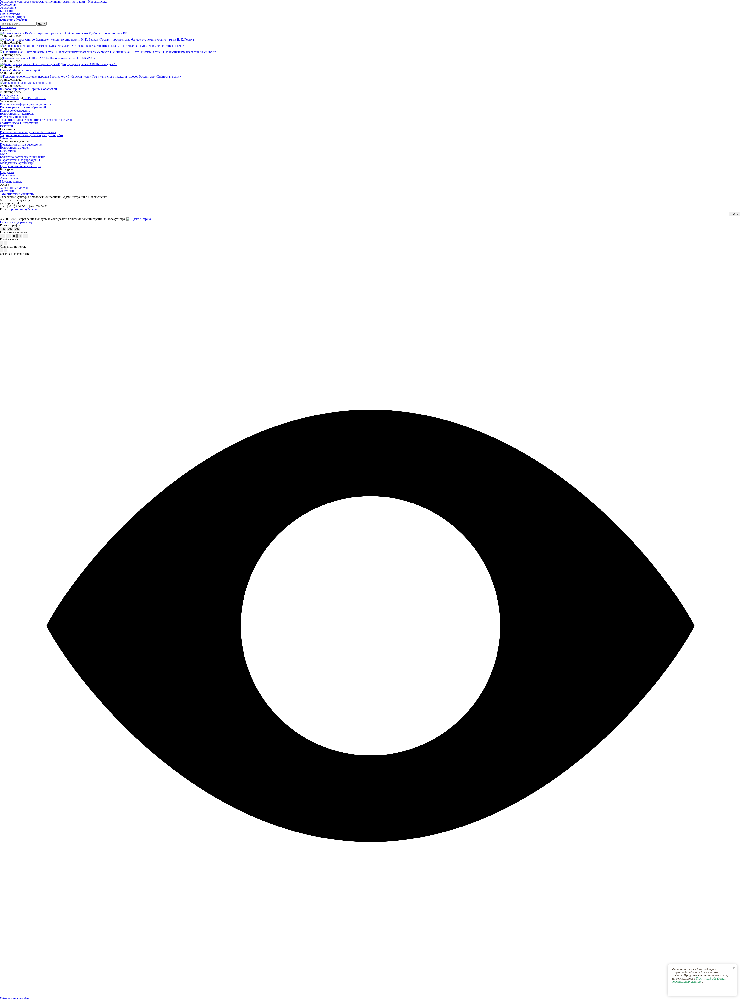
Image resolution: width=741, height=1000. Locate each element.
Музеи (4, 153)
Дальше (13, 95)
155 (39, 98)
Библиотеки (8, 150)
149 (11, 98)
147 (2, 98)
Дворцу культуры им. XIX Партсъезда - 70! (89, 64)
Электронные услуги (14, 187)
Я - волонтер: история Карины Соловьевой (28, 89)
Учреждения (8, 4)
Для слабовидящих (12, 17)
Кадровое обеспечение (15, 110)
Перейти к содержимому (16, 222)
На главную (8, 27)
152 (25, 98)
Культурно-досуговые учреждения (22, 156)
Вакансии (6, 126)
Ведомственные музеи (15, 147)
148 (7, 98)
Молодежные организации (17, 163)
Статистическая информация (19, 122)
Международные (11, 181)
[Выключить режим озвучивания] (5, 250)
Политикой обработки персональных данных (699, 980)
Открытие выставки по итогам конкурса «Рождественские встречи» (139, 45)
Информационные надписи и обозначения (28, 132)
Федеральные (9, 178)
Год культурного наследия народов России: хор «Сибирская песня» (136, 76)
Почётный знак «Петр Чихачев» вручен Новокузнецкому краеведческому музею (163, 51)
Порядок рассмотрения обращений (23, 107)
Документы (7, 190)
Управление (8, 7)
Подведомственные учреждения (21, 144)
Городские (7, 172)
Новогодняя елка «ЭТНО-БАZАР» (73, 58)
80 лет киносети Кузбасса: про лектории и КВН (98, 33)
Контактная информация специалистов (26, 104)
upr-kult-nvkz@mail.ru (24, 209)
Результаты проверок (14, 116)
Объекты (6, 138)
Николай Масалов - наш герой (20, 70)
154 (34, 98)
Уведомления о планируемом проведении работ (31, 135)
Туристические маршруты (17, 193)
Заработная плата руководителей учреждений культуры (36, 119)
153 (30, 98)
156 (43, 98)
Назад (4, 95)
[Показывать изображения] (1, 243)
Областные (7, 175)
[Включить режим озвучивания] (1, 250)
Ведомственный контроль (17, 113)
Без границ (7, 10)
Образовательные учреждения (20, 160)
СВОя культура (10, 13)
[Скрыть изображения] (5, 243)
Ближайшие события (13, 20)
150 (16, 98)
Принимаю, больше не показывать (704, 990)
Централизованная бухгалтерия (20, 166)
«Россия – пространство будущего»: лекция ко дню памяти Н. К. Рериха (146, 39)
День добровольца (40, 82)
